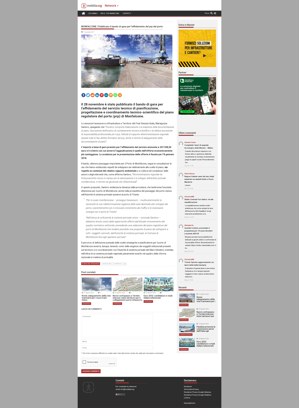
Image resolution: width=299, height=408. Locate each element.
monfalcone (117, 263)
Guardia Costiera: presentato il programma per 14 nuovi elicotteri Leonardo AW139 (198, 231)
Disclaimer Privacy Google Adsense (197, 392)
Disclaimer (188, 386)
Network (110, 5)
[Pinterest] (102, 95)
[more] (120, 95)
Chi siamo (92, 13)
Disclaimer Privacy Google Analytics (197, 395)
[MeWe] (106, 95)
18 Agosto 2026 (151, 293)
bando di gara (107, 263)
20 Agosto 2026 (120, 293)
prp (125, 263)
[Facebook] (83, 95)
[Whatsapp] (115, 95)
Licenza (187, 398)
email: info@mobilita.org (125, 389)
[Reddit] (93, 95)
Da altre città (86, 263)
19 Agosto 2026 (203, 324)
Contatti (127, 13)
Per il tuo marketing (110, 13)
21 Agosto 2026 (89, 293)
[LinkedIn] (97, 95)
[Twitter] (88, 95)
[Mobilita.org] (83, 13)
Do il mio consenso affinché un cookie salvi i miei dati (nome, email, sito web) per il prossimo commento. (123, 353)
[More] (120, 95)
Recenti (183, 287)
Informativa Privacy (191, 389)
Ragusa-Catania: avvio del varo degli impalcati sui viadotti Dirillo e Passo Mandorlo (199, 179)
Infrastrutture (95, 263)
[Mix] (111, 95)
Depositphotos (189, 403)
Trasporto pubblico (186, 334)
